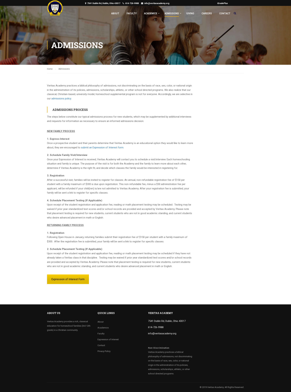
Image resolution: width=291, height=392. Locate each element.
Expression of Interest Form (68, 279)
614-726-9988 (132, 3)
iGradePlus (222, 3)
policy (67, 98)
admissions (57, 98)
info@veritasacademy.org (156, 3)
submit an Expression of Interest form (102, 147)
